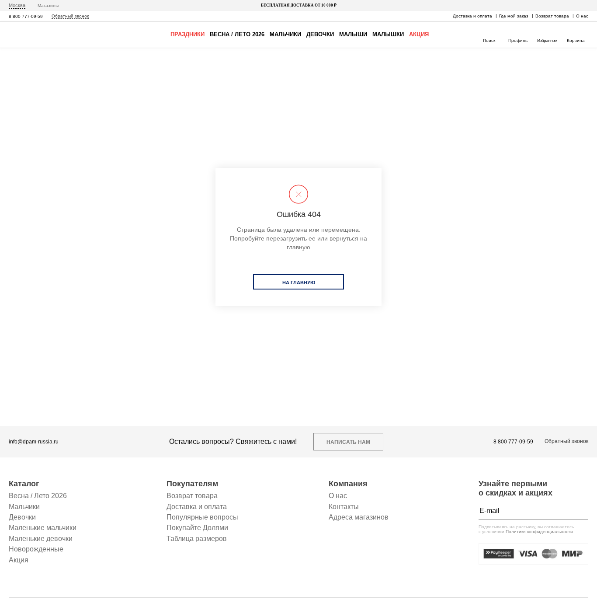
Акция (419, 34)
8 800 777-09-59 (26, 16)
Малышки (388, 34)
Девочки (320, 34)
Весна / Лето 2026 (237, 34)
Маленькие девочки (41, 538)
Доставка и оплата (472, 16)
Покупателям (192, 483)
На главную (298, 282)
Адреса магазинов (359, 517)
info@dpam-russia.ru (34, 442)
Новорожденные (36, 549)
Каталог (24, 483)
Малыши (353, 34)
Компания (348, 483)
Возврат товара (552, 16)
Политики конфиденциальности (539, 531)
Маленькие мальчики (42, 527)
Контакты (344, 506)
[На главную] (34, 34)
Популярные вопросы (202, 517)
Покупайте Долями (197, 527)
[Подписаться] (579, 511)
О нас (582, 16)
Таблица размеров (197, 538)
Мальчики (285, 34)
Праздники (187, 34)
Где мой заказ (513, 16)
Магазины (48, 5)
